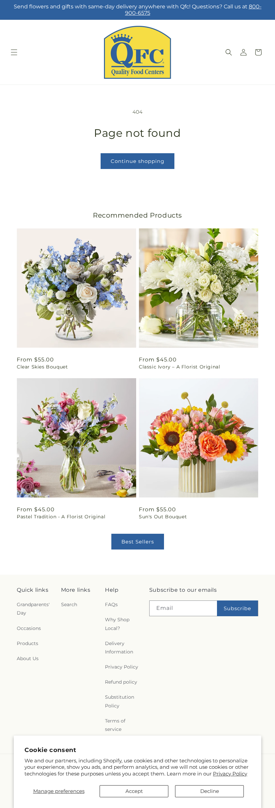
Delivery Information (119, 647)
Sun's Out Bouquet (163, 517)
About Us (28, 658)
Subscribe (237, 608)
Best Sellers (137, 541)
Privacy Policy (230, 773)
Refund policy (121, 682)
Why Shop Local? (117, 624)
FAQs (111, 604)
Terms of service (115, 725)
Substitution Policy (119, 701)
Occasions (29, 628)
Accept (134, 791)
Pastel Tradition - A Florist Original (61, 517)
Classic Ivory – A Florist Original (179, 367)
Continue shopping (137, 161)
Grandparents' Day (33, 608)
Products (27, 643)
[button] (14, 52)
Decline (209, 791)
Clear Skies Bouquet (42, 367)
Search (69, 604)
